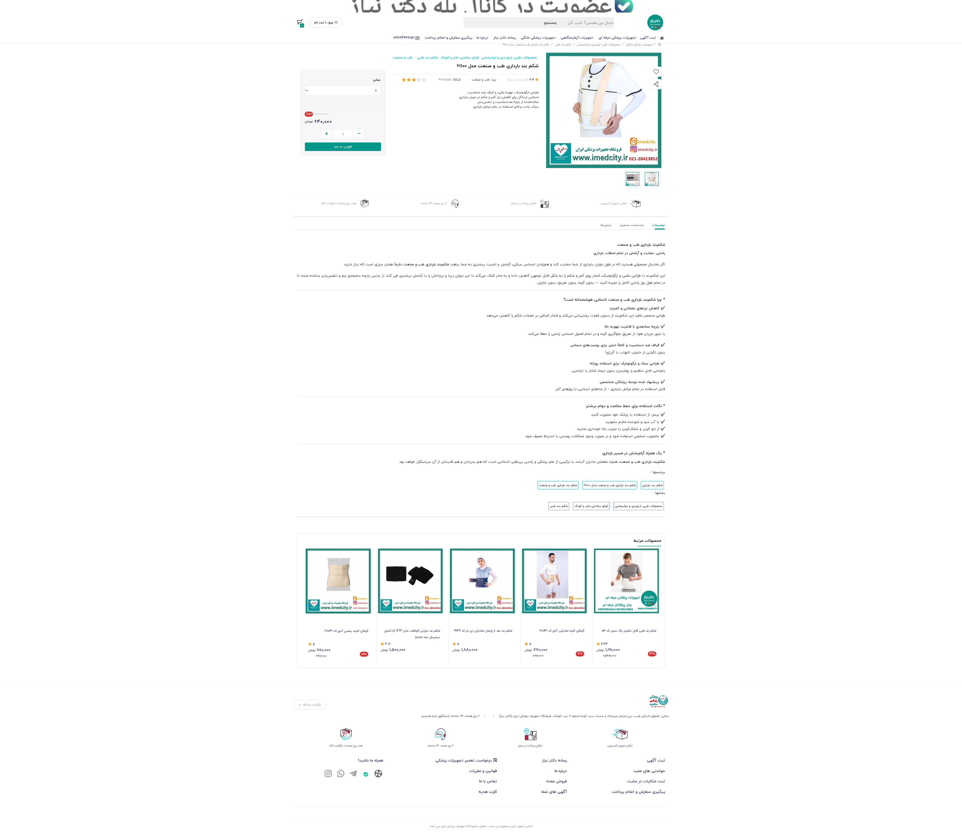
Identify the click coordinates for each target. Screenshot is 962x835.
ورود (330, 22)
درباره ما (482, 37)
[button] (306, 605)
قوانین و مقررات (483, 770)
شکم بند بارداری (652, 485)
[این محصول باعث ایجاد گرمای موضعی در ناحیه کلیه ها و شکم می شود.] (338, 581)
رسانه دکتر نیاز (505, 37)
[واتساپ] (341, 774)
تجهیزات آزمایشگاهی (577, 37)
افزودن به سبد (343, 146)
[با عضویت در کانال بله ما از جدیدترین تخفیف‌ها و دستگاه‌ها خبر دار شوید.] (481, 6)
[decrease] (359, 134)
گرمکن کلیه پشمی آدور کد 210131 (346, 631)
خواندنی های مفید (649, 770)
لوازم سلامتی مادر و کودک (459, 57)
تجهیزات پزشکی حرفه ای (617, 37)
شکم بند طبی (563, 44)
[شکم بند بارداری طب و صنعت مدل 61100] (545, 701)
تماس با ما (488, 781)
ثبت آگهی (648, 37)
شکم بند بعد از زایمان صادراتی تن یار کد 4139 (483, 630)
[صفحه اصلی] (659, 44)
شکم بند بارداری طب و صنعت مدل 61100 (610, 485)
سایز (376, 80)
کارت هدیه (487, 791)
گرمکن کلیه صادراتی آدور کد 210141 (561, 630)
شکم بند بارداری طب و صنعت (558, 485)
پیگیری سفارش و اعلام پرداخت (448, 37)
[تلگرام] (353, 774)
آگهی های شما (554, 791)
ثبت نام (319, 22)
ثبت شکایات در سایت (646, 781)
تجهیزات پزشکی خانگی (538, 37)
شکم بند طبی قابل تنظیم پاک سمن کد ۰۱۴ (629, 630)
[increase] (326, 134)
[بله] (366, 774)
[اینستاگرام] (328, 774)
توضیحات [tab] (658, 225)
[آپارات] (378, 775)
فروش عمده (556, 781)
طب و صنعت (402, 57)
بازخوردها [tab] (606, 225)
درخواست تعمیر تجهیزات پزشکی (464, 760)
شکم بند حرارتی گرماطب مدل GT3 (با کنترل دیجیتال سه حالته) (412, 634)
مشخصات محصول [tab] (632, 225)
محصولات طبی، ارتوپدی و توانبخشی (598, 44)
